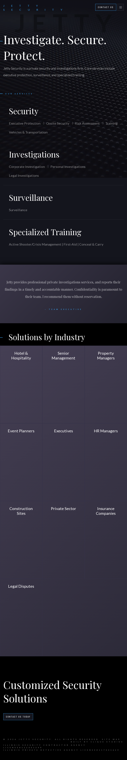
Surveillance (31, 197)
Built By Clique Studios (97, 742)
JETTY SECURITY (36, 7)
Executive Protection (25, 123)
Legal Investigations (24, 175)
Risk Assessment (87, 123)
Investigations (34, 154)
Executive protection (61, 404)
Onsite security (15, 404)
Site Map (111, 739)
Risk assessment (15, 408)
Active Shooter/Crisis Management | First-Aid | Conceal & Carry (56, 244)
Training (111, 123)
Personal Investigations (67, 167)
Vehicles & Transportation (28, 132)
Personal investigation (62, 563)
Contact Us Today (18, 716)
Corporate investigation (99, 494)
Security (24, 111)
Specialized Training (45, 232)
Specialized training (18, 412)
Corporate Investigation (27, 167)
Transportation (57, 481)
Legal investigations (103, 560)
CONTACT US (106, 7)
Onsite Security (57, 123)
